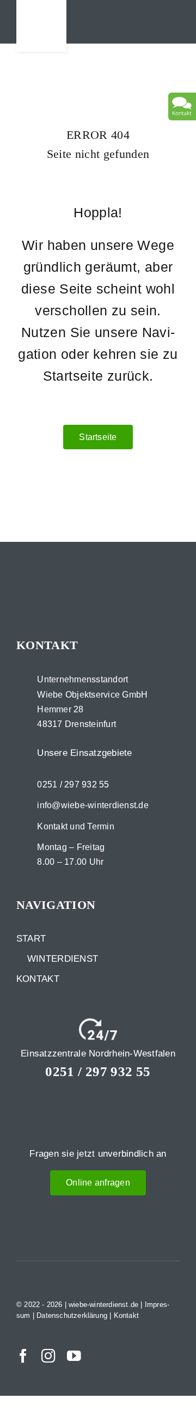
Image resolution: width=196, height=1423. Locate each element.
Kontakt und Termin (75, 826)
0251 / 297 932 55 (73, 784)
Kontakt (126, 1315)
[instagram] (48, 1356)
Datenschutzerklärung (71, 1315)
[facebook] (23, 1356)
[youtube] (74, 1356)
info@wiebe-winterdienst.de (93, 805)
